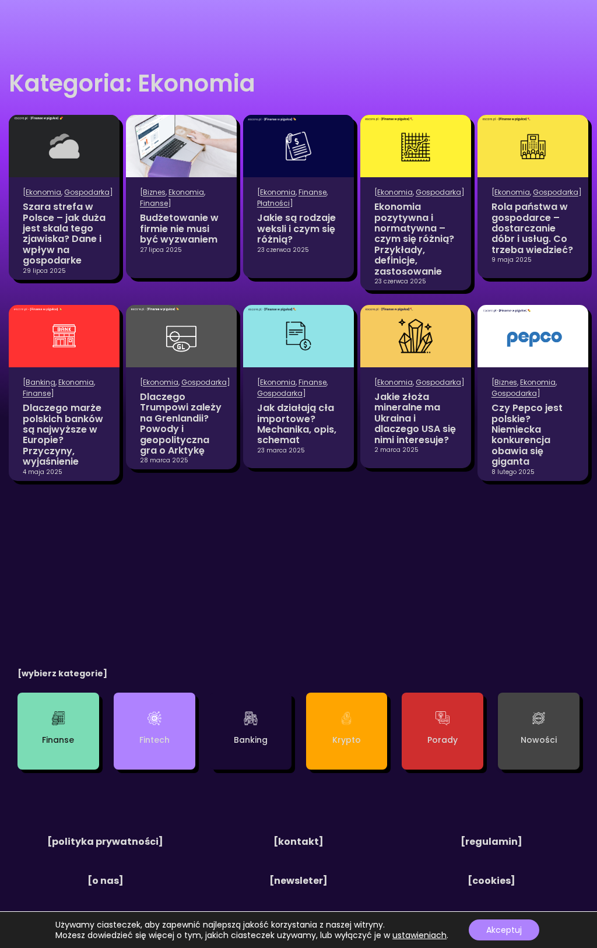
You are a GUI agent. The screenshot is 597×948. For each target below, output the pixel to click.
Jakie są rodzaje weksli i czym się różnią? (296, 229)
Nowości (539, 740)
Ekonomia (43, 192)
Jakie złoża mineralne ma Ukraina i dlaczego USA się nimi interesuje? (415, 418)
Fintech (154, 740)
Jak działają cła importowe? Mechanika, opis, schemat (296, 424)
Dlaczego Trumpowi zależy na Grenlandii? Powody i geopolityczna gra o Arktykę (181, 424)
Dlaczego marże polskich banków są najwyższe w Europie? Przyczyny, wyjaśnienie (63, 435)
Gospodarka (87, 192)
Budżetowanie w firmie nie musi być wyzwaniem (179, 229)
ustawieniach (419, 935)
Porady (442, 740)
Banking (40, 382)
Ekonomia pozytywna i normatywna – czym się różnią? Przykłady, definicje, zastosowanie (414, 239)
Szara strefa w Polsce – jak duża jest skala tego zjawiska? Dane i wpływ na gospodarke (64, 234)
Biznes (154, 192)
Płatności (273, 203)
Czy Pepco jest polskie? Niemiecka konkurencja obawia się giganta (527, 435)
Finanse (154, 203)
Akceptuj (504, 930)
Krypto (346, 740)
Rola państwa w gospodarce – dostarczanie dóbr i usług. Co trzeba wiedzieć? (532, 228)
